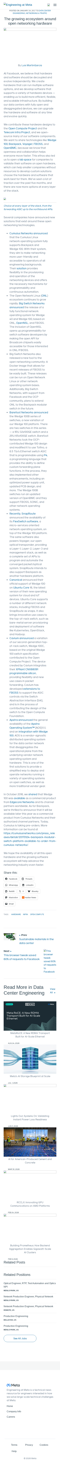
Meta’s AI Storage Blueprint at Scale (30, 1076)
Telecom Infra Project (17, 132)
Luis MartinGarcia (32, 65)
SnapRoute (29, 513)
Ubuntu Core (21, 587)
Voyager (27, 143)
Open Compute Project (22, 128)
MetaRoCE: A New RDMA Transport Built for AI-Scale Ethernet (30, 1035)
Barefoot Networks (21, 412)
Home (10, 1406)
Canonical (15, 579)
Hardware (16, 914)
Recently (14, 513)
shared (32, 794)
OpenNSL (22, 322)
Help (14, 1451)
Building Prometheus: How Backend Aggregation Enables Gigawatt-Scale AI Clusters (30, 1249)
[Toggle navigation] (49, 5)
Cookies (44, 1445)
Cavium (14, 638)
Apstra (13, 719)
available (19, 798)
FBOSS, (38, 143)
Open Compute (37, 914)
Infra (25, 914)
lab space (25, 159)
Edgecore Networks (22, 801)
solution (22, 268)
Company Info (14, 1411)
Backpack (15, 143)
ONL (44, 295)
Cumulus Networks (21, 233)
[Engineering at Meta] (18, 4)
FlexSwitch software (25, 521)
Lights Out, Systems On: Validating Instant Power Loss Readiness (30, 1118)
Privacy (29, 1445)
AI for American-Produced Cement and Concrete (30, 1161)
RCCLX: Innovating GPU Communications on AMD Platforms (30, 1204)
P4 (45, 455)
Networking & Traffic (36, 13)
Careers (11, 1417)
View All (52, 991)
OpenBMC (10, 147)
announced (40, 233)
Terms (14, 1445)
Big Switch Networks (32, 303)
